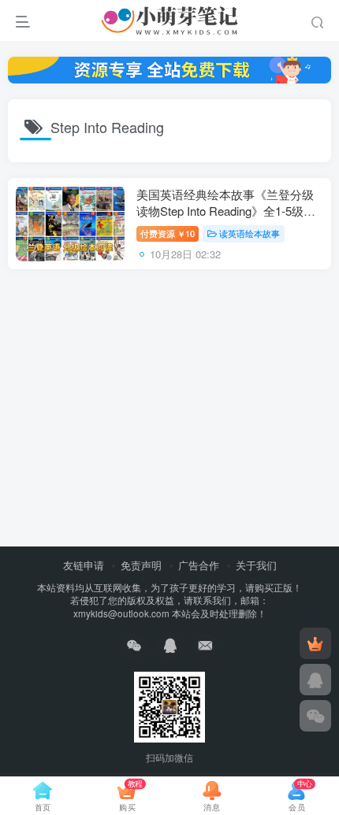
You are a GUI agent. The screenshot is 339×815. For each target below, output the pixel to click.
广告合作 (198, 565)
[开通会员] (315, 643)
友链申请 (83, 565)
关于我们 (256, 565)
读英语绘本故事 (249, 233)
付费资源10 (167, 233)
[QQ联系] (315, 679)
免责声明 (141, 565)
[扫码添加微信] (315, 716)
